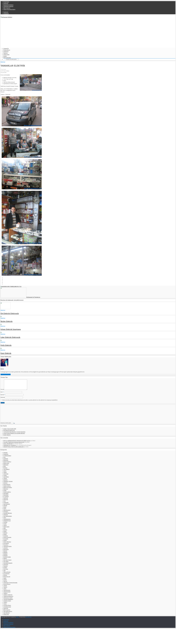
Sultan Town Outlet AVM (9, 429)
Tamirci (5, 53)
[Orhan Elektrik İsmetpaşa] (1, 324)
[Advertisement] (88, 37)
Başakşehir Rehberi (8, 5)
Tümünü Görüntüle (6, 374)
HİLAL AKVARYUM (8, 443)
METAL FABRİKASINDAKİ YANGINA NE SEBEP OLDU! (16, 440)
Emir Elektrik (6, 353)
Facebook (5, 3)
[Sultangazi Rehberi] (6, 17)
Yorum (2, 389)
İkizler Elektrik (7, 321)
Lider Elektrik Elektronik (10, 337)
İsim (2, 392)
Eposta (3, 394)
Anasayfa (6, 48)
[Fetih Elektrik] (1, 340)
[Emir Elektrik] (1, 348)
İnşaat (5, 56)
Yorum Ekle (3, 72)
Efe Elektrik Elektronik (10, 313)
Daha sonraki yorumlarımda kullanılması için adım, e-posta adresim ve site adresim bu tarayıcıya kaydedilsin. (30, 400)
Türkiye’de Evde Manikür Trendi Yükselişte (14, 432)
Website (3, 397)
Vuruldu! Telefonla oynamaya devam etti (13, 442)
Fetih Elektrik (6, 345)
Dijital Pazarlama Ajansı (9, 9)
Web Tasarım (6, 8)
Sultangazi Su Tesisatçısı (9, 445)
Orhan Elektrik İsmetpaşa (11, 329)
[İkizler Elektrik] (1, 316)
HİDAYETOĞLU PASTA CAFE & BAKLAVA (13, 446)
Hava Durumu (7, 57)
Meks (17, 617)
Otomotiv (6, 51)
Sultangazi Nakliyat (8, 6)
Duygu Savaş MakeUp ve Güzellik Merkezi (14, 433)
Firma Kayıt (6, 2)
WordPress (28, 617)
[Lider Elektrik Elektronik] (1, 332)
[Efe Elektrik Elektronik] (6, 308)
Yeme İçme (6, 54)
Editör (7, 71)
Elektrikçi (3, 62)
